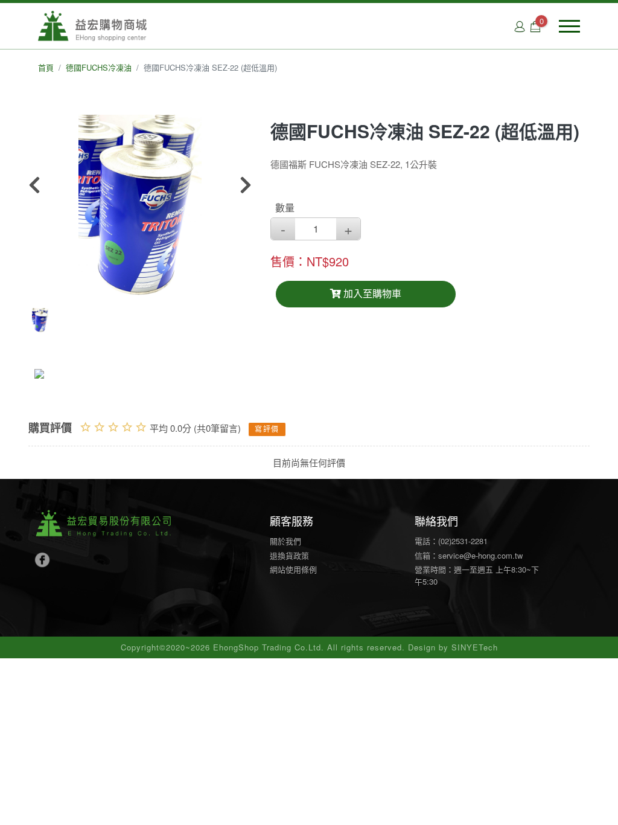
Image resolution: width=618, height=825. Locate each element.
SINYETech (474, 647)
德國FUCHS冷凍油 (99, 67)
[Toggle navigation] (569, 26)
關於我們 (285, 541)
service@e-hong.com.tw (480, 555)
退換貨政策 (289, 555)
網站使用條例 (293, 569)
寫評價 (267, 429)
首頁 (46, 67)
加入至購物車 (371, 294)
